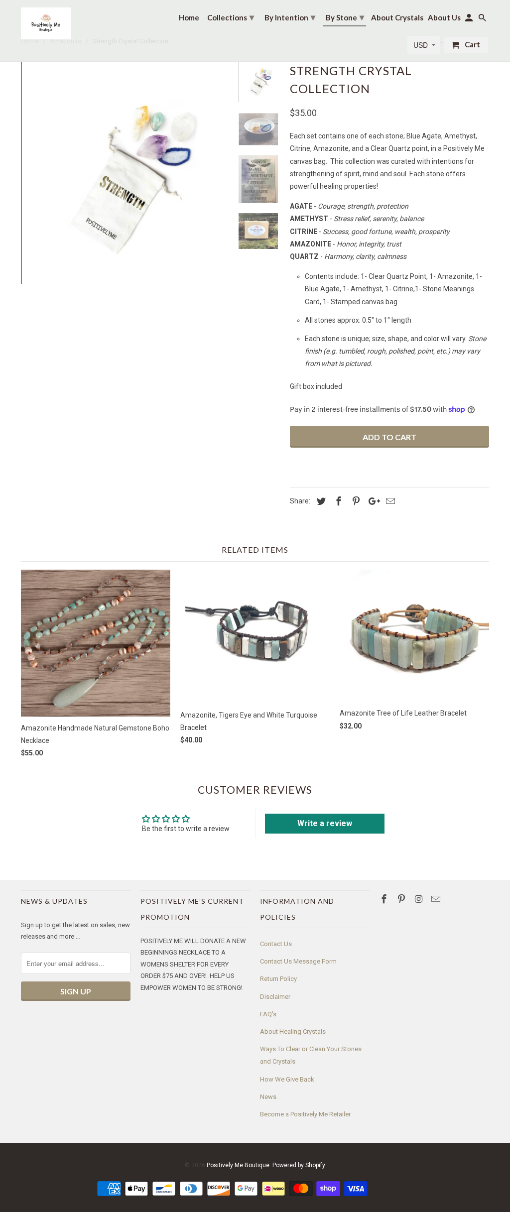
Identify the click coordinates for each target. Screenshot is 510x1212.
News (268, 1096)
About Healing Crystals (293, 1031)
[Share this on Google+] (372, 501)
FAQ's (268, 1014)
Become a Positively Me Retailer (305, 1114)
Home (189, 17)
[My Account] (469, 19)
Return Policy (278, 978)
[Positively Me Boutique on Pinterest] (402, 899)
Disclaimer (275, 996)
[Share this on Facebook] (337, 501)
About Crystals (397, 17)
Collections (230, 16)
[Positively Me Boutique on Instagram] (419, 899)
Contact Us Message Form (298, 961)
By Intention (289, 16)
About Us (444, 17)
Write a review (324, 823)
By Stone (345, 16)
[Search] (483, 19)
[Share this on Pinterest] (355, 501)
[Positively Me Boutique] (46, 23)
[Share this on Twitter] (320, 501)
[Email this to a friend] (389, 501)
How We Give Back (287, 1079)
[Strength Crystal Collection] (124, 172)
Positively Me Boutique (238, 1165)
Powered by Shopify (298, 1165)
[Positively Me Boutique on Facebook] (385, 899)
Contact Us (276, 944)
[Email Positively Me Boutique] (436, 899)
